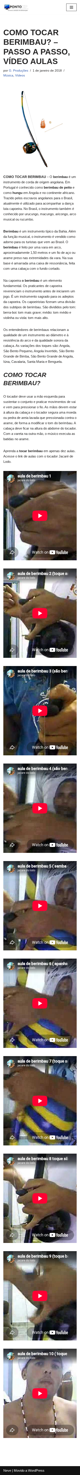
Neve (7, 1470)
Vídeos (20, 75)
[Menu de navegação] (71, 7)
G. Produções (18, 70)
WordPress (36, 1470)
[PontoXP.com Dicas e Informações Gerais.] (16, 7)
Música (8, 75)
